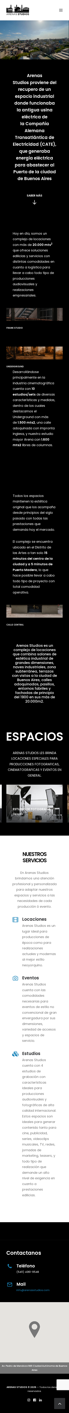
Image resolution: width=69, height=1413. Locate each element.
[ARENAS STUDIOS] (17, 10)
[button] (61, 10)
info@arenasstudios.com (33, 1290)
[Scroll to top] (59, 1403)
